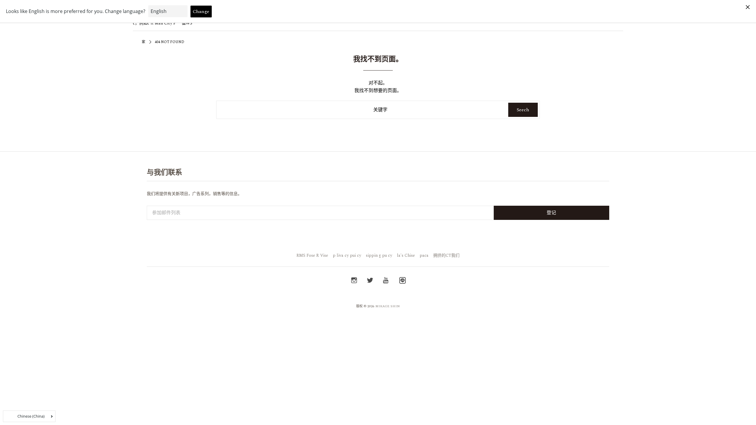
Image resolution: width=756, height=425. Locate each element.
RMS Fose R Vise (312, 255)
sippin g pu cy (379, 255)
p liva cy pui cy (347, 255)
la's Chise (406, 255)
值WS (187, 23)
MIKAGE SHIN (387, 306)
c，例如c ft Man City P (154, 23)
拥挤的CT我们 (446, 255)
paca (424, 255)
